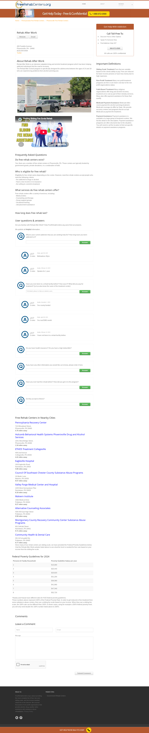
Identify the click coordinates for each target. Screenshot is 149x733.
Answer (85, 242)
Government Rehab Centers (56, 696)
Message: (18, 635)
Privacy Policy (28, 711)
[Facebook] (21, 717)
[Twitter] (16, 717)
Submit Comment (84, 673)
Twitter (19, 53)
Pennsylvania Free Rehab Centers (32, 20)
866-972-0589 (115, 48)
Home (17, 20)
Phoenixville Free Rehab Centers (57, 20)
